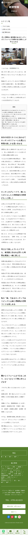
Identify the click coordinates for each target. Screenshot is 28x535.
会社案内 (17, 490)
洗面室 (19, 466)
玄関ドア (3, 473)
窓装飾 (11, 472)
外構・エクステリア (16, 475)
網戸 (15, 456)
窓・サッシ (19, 472)
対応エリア (11, 490)
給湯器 (3, 477)
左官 (17, 468)
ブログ (6, 26)
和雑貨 (13, 492)
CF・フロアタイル (15, 470)
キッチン (7, 466)
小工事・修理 (17, 473)
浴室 (14, 466)
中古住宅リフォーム (6, 480)
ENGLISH (7, 494)
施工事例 (6, 32)
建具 (10, 473)
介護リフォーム (11, 477)
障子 (10, 456)
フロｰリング (4, 470)
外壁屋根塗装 (4, 475)
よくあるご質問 (7, 492)
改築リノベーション (6, 478)
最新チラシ (14, 512)
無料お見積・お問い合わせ (14, 506)
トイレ (3, 468)
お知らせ (6, 29)
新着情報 (18, 492)
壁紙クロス (10, 468)
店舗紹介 (23, 490)
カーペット (4, 472)
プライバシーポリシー (16, 494)
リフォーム (5, 490)
